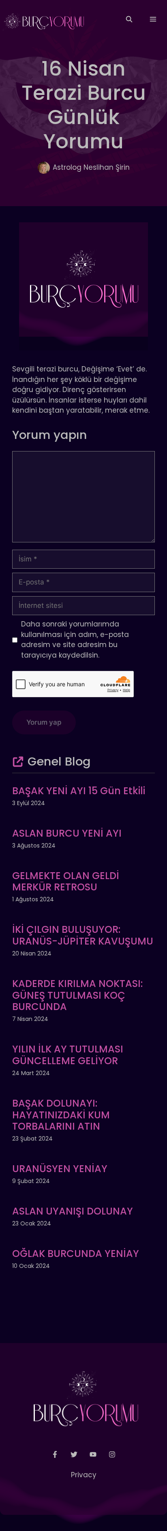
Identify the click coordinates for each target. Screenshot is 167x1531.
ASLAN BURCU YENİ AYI (67, 833)
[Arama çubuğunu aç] (129, 19)
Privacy (83, 1475)
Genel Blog (59, 761)
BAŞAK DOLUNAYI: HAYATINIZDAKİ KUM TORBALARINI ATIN (61, 1115)
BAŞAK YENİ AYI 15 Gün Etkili (78, 790)
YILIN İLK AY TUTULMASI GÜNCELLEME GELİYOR (67, 1054)
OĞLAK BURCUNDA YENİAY (75, 1253)
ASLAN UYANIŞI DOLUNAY (72, 1211)
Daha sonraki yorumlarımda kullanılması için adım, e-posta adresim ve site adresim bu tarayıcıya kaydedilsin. (75, 639)
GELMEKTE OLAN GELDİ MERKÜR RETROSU (65, 881)
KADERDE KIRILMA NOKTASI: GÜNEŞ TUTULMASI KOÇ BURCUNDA (77, 995)
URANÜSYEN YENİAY (59, 1168)
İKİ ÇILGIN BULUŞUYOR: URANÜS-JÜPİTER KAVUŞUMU (82, 935)
